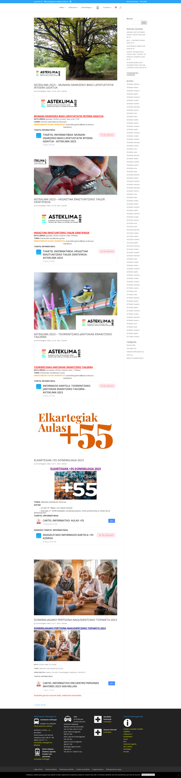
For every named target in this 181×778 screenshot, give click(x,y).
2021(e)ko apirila (132, 243)
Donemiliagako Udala (43, 91)
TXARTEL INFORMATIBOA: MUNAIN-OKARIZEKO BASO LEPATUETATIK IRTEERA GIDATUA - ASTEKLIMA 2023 (68, 138)
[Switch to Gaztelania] (116, 9)
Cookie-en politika (83, 769)
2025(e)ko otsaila (132, 136)
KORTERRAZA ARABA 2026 (136, 46)
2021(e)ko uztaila (132, 233)
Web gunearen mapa (113, 769)
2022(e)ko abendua (133, 188)
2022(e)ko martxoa (133, 214)
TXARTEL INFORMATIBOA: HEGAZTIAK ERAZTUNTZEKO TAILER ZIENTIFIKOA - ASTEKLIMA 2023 (65, 254)
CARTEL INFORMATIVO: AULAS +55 (63, 520)
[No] (178, 775)
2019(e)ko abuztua (133, 298)
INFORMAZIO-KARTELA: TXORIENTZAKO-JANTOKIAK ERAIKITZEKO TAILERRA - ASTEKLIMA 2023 (67, 389)
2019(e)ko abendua (133, 285)
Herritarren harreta (132, 1)
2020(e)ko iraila (132, 259)
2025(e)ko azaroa (133, 110)
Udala (61, 7)
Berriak (64, 91)
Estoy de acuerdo (148, 775)
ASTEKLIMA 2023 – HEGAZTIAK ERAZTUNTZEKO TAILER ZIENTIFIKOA (69, 200)
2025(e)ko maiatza (133, 126)
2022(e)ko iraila (132, 197)
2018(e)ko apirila (132, 333)
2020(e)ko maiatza (133, 269)
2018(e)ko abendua (133, 317)
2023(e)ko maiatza (133, 181)
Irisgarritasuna (97, 769)
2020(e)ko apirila (132, 272)
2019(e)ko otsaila (132, 314)
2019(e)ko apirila (132, 307)
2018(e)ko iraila (132, 327)
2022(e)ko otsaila (132, 217)
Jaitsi (111, 521)
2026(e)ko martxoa (133, 97)
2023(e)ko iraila (132, 172)
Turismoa (106, 7)
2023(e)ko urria (132, 168)
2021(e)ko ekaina (132, 236)
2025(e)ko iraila (132, 116)
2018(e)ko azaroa (133, 320)
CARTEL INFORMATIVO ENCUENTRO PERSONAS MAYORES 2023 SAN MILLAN (71, 684)
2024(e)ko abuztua (133, 155)
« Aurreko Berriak (40, 705)
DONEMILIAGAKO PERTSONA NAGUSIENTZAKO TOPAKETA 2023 (75, 620)
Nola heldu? (143, 1)
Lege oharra (38, 769)
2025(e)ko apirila (132, 129)
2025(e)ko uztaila (132, 120)
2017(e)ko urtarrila (133, 337)
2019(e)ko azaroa (133, 288)
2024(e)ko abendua (133, 142)
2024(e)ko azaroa (133, 146)
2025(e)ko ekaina (132, 123)
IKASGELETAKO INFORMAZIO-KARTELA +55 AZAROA (68, 536)
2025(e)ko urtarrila (133, 139)
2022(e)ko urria (132, 194)
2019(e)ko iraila (132, 294)
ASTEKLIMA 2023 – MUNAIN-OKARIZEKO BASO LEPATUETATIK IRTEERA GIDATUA (74, 86)
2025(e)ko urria (132, 113)
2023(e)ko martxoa (133, 184)
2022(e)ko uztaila (132, 201)
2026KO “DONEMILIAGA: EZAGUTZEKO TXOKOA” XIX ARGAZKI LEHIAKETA (136, 54)
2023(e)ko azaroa (133, 165)
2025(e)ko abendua (133, 107)
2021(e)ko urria (132, 223)
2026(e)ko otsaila (132, 100)
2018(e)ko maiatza (133, 330)
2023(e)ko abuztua (133, 175)
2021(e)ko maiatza (133, 239)
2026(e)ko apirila (132, 94)
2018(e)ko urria (132, 324)
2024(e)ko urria (132, 149)
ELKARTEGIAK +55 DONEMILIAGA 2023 (59, 460)
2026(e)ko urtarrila (133, 104)
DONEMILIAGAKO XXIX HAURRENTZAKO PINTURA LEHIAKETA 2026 (136, 65)
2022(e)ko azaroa (133, 191)
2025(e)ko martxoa (133, 133)
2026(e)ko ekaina (132, 87)
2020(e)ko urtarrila (133, 282)
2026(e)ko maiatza (133, 91)
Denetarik (130, 348)
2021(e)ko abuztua (133, 230)
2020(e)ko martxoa (133, 275)
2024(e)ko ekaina (132, 159)
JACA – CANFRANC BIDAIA (136, 40)
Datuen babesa (51, 769)
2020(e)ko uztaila (132, 262)
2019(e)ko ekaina (132, 301)
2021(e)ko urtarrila (133, 252)
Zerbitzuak (73, 7)
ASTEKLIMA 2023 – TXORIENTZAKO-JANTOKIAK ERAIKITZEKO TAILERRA (73, 335)
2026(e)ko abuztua (133, 84)
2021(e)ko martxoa (133, 246)
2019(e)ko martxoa (133, 311)
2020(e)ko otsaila (132, 278)
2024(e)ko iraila (132, 152)
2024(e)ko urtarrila (133, 162)
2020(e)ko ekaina (132, 265)
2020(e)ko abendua (133, 256)
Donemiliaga (86, 7)
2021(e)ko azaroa (133, 220)
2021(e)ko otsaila (132, 249)
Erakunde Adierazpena (134, 352)
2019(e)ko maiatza (133, 304)
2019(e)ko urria (132, 291)
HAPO (129, 355)
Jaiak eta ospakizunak (134, 358)
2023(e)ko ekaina (132, 178)
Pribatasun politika (66, 769)
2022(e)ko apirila (132, 210)
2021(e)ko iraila (132, 226)
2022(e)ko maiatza (133, 207)
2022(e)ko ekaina (132, 204)
